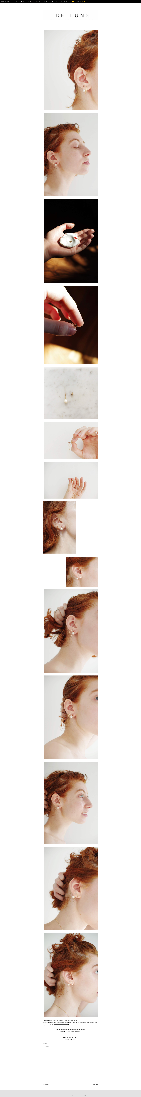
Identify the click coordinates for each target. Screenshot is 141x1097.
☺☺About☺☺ (5, 1)
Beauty (30, 1)
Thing (22, 1)
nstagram (63, 1031)
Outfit (15, 1)
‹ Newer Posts (46, 1084)
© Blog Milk (72, 1095)
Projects (54, 1)
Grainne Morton (51, 1022)
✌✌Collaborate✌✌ (78, 1)
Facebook (72, 1031)
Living (46, 1)
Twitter (67, 1031)
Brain (38, 1)
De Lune (56, 1095)
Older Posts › (95, 1084)
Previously (64, 1)
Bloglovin (77, 1031)
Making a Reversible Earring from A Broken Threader (70, 25)
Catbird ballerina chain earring (61, 1024)
